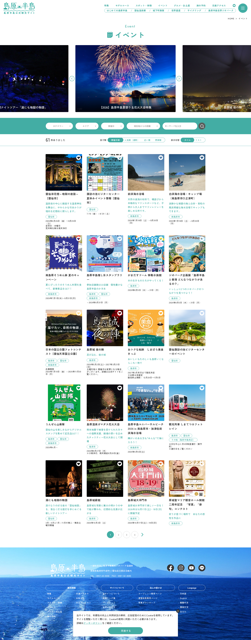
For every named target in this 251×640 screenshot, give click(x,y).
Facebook (170, 567)
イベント (162, 5)
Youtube (191, 567)
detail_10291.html (146, 344)
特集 (106, 5)
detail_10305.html (105, 184)
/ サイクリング (192, 10)
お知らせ (80, 598)
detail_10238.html (64, 267)
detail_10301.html (64, 416)
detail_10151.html (64, 493)
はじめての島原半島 (115, 10)
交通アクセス (219, 5)
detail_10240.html (146, 418)
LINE (201, 567)
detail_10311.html (187, 492)
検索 (201, 126)
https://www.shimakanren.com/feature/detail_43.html (125, 78)
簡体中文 (184, 607)
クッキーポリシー (93, 623)
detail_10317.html (146, 263)
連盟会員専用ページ (147, 598)
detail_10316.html (187, 269)
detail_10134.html (105, 492)
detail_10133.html (105, 419)
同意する (126, 630)
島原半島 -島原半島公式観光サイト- (19, 8)
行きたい (78, 158)
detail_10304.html (64, 342)
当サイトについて (111, 593)
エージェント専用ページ (150, 593)
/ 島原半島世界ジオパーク (220, 10)
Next (179, 78)
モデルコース (122, 5)
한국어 (183, 611)
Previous (72, 78)
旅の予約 (201, 5)
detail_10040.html (187, 189)
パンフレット (109, 602)
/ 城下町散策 (156, 10)
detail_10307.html (105, 269)
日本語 (183, 593)
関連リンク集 (109, 598)
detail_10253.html (146, 492)
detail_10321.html (187, 417)
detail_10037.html (146, 189)
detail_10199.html (187, 336)
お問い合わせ (109, 607)
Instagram (181, 567)
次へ (142, 534)
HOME (231, 18)
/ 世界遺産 (174, 10)
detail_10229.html (105, 342)
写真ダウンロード (146, 602)
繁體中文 (184, 602)
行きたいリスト (234, 5)
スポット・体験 (144, 5)
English (183, 598)
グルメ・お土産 (182, 5)
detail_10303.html (64, 191)
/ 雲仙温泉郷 (138, 10)
